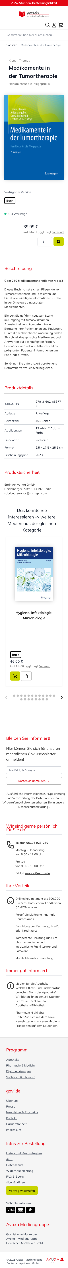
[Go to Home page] (34, 14)
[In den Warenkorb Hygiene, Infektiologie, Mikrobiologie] (15, 676)
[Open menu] (8, 25)
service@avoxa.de (37, 873)
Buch (9, 200)
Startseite (11, 45)
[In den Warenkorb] (58, 241)
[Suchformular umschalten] (48, 25)
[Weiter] (62, 697)
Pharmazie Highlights (29, 1012)
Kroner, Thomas (19, 60)
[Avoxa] (55, 1260)
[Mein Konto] (54, 25)
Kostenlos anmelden (32, 781)
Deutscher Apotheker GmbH (25, 1243)
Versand (58, 232)
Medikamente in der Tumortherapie (41, 45)
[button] (34, 137)
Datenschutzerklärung (33, 807)
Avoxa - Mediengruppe (22, 1238)
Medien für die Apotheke (31, 983)
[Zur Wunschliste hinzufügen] (26, 676)
